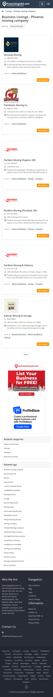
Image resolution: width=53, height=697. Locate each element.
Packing (31, 179)
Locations (32, 596)
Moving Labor (9, 507)
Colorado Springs (9, 676)
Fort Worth (19, 660)
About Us (32, 609)
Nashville (5, 666)
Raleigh (33, 676)
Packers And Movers (19, 73)
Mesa (39, 673)
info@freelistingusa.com (12, 636)
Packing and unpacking (12, 549)
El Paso (7, 663)
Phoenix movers (10, 557)
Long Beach (30, 673)
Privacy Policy (33, 623)
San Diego (28, 654)
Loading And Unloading (12, 544)
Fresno (46, 669)
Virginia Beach (23, 676)
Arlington (26, 682)
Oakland (8, 679)
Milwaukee (17, 669)
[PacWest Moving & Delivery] (11, 255)
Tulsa (27, 679)
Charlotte (28, 660)
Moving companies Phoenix (14, 561)
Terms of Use (33, 619)
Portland (15, 666)
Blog (30, 589)
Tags (30, 592)
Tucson (38, 669)
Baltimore (47, 666)
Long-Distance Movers (12, 540)
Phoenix (8, 654)
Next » (26, 354)
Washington (25, 663)
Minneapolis (17, 679)
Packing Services (10, 494)
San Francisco (29, 657)
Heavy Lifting (9, 553)
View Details (42, 80)
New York (5, 651)
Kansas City (19, 673)
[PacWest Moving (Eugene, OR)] (11, 150)
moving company (10, 523)
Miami (48, 676)
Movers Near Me (10, 474)
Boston (34, 663)
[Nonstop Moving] (11, 44)
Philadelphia (44, 651)
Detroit (15, 663)
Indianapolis (41, 657)
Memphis (43, 663)
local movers (8, 482)
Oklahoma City (25, 666)
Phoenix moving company (13, 469)
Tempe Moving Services (12, 519)
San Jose (44, 654)
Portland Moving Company (14, 528)
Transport (39, 179)
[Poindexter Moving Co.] (11, 95)
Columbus (8, 660)
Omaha (41, 676)
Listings (9, 11)
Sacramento (7, 673)
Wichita (33, 679)
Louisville (7, 669)
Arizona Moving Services (13, 511)
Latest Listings (34, 599)
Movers (6, 478)
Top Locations (34, 585)
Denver (44, 660)
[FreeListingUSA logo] (15, 4)
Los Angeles (16, 651)
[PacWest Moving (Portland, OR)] (11, 200)
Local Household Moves (12, 486)
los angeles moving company (14, 536)
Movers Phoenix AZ (11, 503)
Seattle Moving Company (13, 532)
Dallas (36, 654)
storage (6, 499)
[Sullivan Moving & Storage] (11, 305)
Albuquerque (29, 669)
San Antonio (17, 654)
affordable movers (10, 515)
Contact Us (32, 612)
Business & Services (19, 334)
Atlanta (45, 673)
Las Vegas (37, 666)
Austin (8, 657)
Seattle (37, 660)
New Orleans (43, 679)
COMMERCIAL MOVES (12, 490)
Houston (34, 651)
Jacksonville (17, 657)
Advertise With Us (35, 616)
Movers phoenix (10, 565)
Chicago (26, 651)
